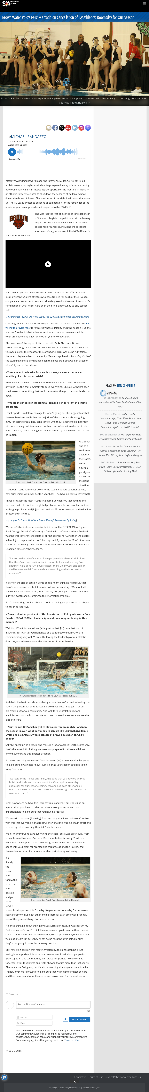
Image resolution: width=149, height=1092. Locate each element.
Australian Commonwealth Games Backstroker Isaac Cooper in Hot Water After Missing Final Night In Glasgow (120, 451)
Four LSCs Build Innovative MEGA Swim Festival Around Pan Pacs (120, 402)
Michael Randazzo (29, 136)
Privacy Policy (112, 1077)
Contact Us (80, 1077)
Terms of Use (71, 1040)
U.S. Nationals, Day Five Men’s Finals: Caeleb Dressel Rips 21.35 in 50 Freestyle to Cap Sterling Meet (120, 467)
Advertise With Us (131, 1077)
